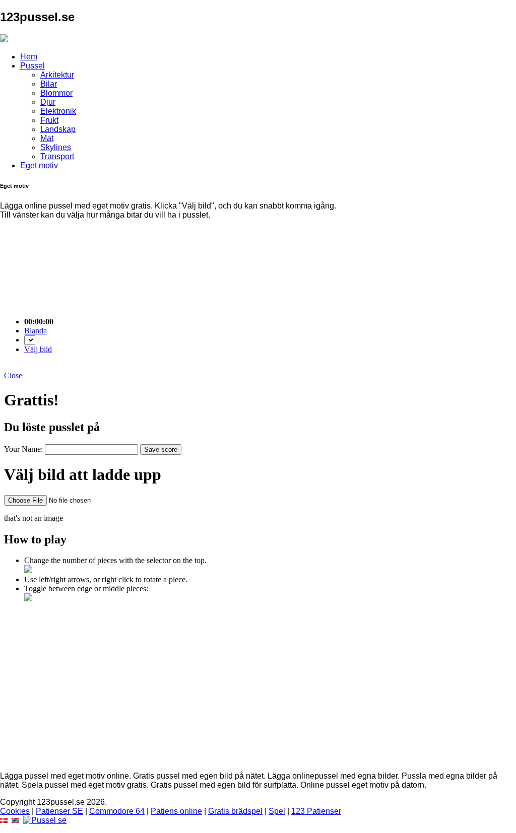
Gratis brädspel (235, 811)
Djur (47, 102)
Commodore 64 (117, 811)
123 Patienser (316, 811)
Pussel (32, 65)
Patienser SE (59, 811)
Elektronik (58, 111)
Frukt (49, 120)
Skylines (55, 147)
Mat (46, 138)
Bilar (48, 84)
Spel (277, 811)
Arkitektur (57, 75)
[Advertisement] (258, 692)
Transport (57, 156)
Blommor (56, 93)
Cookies (15, 811)
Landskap (58, 129)
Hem (28, 56)
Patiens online (176, 811)
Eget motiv (39, 165)
